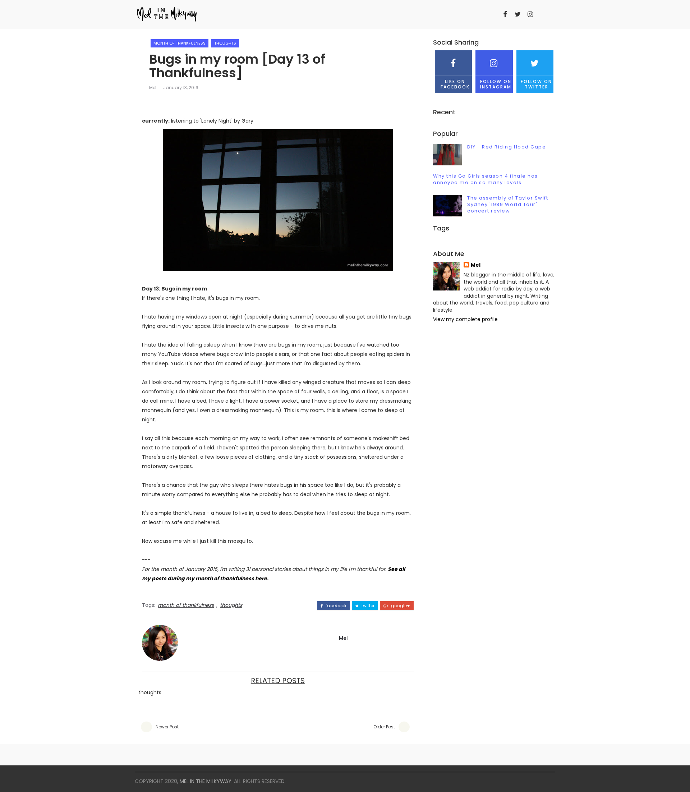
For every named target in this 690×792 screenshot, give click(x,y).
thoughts (225, 43)
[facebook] (505, 14)
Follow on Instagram (495, 84)
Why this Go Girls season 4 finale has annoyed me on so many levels (485, 179)
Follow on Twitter (536, 84)
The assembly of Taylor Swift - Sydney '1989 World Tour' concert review (510, 204)
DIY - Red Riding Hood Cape (506, 146)
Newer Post (167, 727)
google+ (400, 605)
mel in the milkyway (205, 781)
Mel (152, 87)
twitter (367, 605)
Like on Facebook (455, 84)
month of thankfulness (179, 43)
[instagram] (530, 14)
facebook (335, 605)
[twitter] (517, 14)
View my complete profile (465, 319)
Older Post (384, 727)
